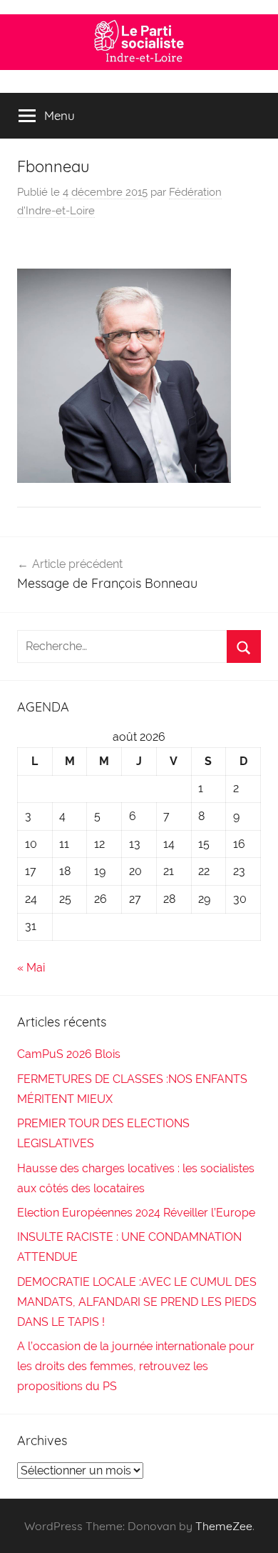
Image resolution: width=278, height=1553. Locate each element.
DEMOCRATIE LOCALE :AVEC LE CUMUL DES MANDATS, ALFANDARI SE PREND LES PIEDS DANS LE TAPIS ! (137, 1302)
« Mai (31, 967)
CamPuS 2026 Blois (68, 1054)
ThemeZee (223, 1526)
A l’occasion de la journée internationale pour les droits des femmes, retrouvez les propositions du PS (135, 1366)
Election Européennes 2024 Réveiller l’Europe (136, 1212)
